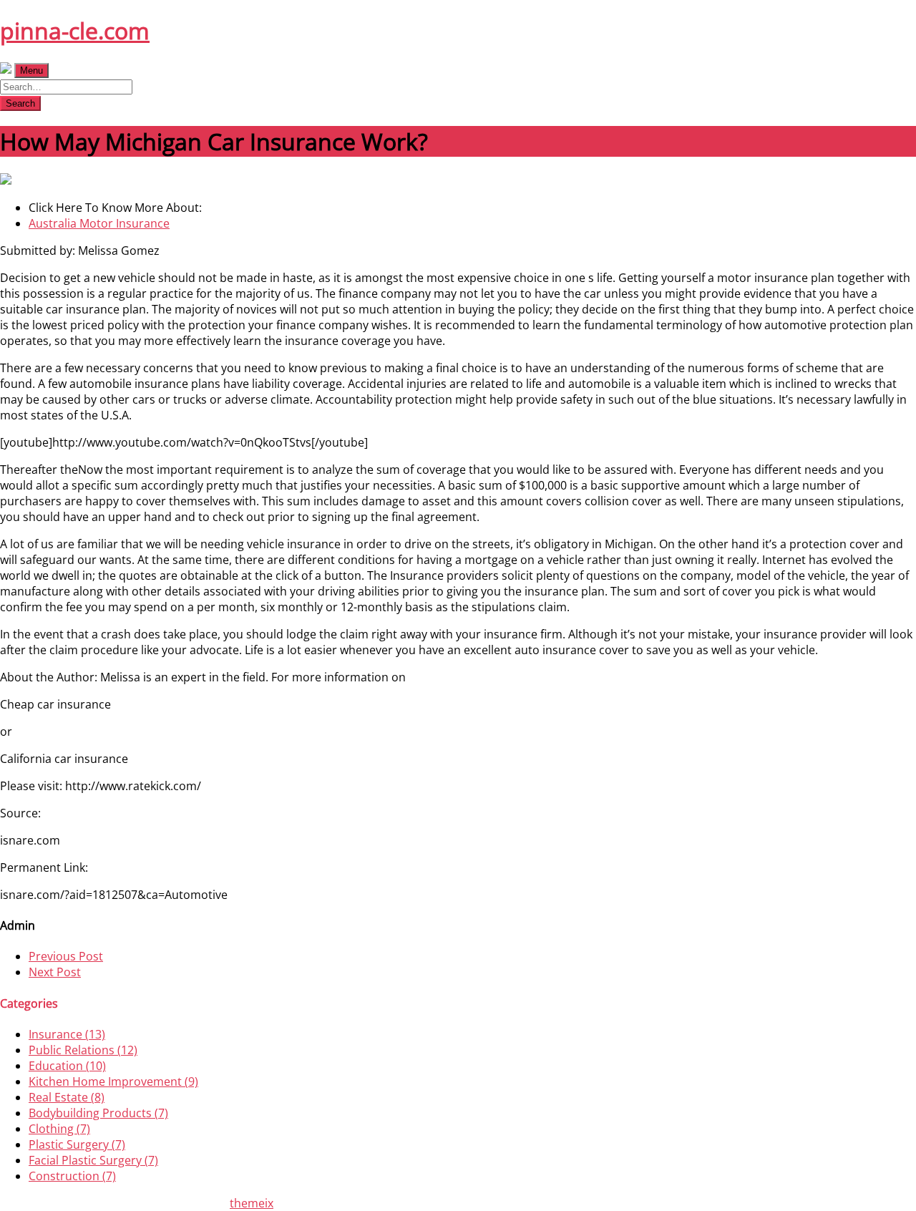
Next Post (55, 972)
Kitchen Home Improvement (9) (113, 1081)
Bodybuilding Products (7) (98, 1113)
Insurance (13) (67, 1034)
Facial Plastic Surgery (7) (93, 1160)
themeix (251, 1203)
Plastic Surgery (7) (77, 1144)
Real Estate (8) (66, 1097)
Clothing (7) (59, 1129)
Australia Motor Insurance (99, 223)
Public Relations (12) (83, 1050)
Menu (31, 70)
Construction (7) (72, 1176)
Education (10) (67, 1066)
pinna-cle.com (75, 30)
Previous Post (66, 956)
